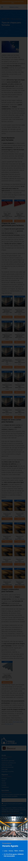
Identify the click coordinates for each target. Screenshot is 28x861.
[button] (25, 819)
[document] (14, 430)
